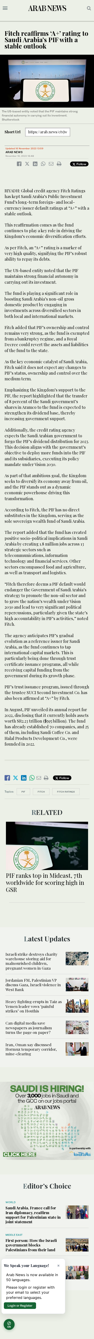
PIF (23, 791)
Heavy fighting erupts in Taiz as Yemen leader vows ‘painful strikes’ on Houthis (33, 1006)
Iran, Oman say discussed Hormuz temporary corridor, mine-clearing (31, 1049)
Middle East (14, 1234)
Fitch (41, 791)
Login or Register (20, 1305)
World (10, 1202)
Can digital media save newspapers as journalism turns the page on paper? (28, 1027)
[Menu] (5, 8)
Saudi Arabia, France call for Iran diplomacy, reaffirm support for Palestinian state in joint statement (33, 1214)
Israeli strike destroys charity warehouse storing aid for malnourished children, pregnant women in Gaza (31, 961)
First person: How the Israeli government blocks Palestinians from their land (31, 1245)
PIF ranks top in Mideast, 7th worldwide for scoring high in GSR (45, 882)
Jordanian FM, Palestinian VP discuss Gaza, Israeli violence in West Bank (33, 985)
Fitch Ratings (66, 791)
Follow (81, 164)
